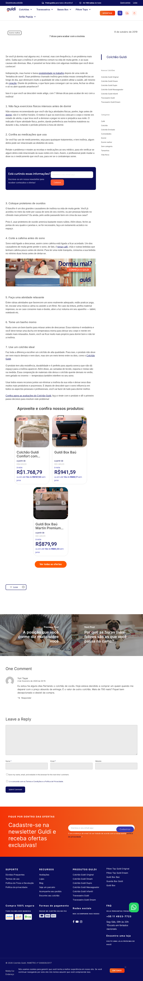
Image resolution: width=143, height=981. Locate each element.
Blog (41, 883)
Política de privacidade (16, 887)
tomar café (62, 247)
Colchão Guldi (117, 57)
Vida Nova (105, 155)
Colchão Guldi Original (110, 77)
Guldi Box (110, 885)
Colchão (104, 125)
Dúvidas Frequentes (15, 874)
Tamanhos (105, 150)
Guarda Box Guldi (114, 881)
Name (8, 761)
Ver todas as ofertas (51, 564)
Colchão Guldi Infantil (109, 94)
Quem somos (125, 3)
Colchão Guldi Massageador (112, 89)
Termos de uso (12, 879)
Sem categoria (106, 146)
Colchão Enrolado (108, 130)
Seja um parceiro (47, 887)
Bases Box (62, 9)
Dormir (103, 138)
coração (13, 83)
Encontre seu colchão (49, 895)
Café (103, 121)
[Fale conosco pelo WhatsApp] (134, 907)
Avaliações (44, 874)
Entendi (117, 970)
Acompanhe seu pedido (50, 891)
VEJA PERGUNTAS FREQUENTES (120, 911)
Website (98, 761)
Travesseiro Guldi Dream (110, 102)
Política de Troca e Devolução (20, 883)
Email (53, 761)
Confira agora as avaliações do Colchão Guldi (28, 396)
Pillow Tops (82, 9)
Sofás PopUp (26, 16)
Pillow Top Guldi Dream (117, 873)
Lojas (135, 3)
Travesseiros (43, 9)
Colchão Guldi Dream (109, 81)
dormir (9, 115)
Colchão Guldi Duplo (109, 85)
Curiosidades (106, 134)
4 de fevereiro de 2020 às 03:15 (31, 681)
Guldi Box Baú (113, 877)
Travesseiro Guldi (108, 98)
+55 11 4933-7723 (119, 916)
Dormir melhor (14, 33)
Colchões (24, 9)
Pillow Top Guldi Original (117, 868)
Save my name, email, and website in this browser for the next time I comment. (38, 775)
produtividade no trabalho (51, 73)
